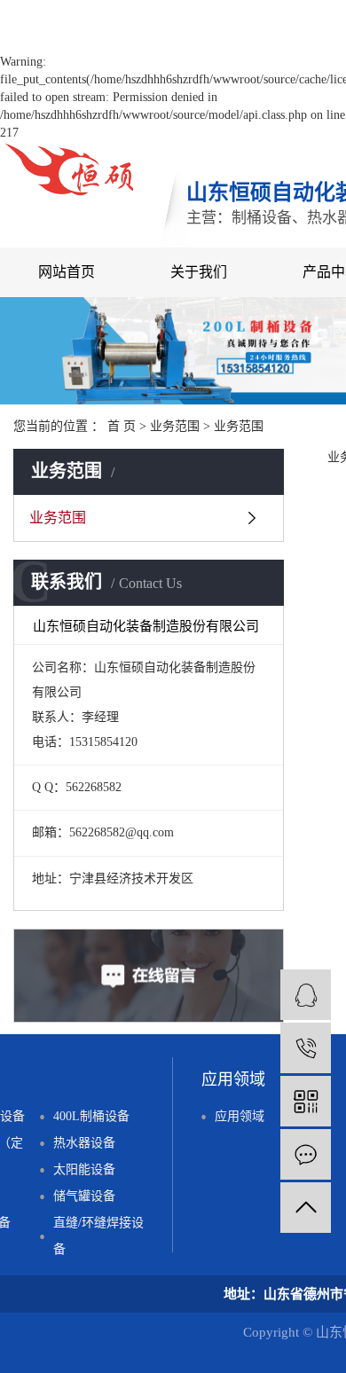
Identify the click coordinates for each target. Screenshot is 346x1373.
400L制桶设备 (91, 1116)
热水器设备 (84, 1142)
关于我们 (198, 271)
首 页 (121, 426)
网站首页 (66, 271)
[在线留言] (305, 1154)
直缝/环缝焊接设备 (98, 1236)
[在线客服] (305, 994)
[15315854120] (305, 1048)
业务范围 (175, 426)
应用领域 (239, 1116)
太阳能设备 (84, 1169)
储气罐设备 (84, 1196)
